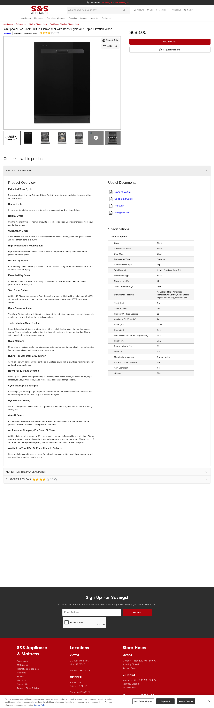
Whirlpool (7, 34)
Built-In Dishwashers (38, 24)
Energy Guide (121, 212)
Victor (75, 655)
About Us (94, 18)
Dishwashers (21, 24)
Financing (73, 18)
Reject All (165, 701)
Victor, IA (107, 2)
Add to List (112, 46)
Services (83, 18)
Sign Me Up (137, 612)
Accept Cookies (186, 701)
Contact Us (106, 18)
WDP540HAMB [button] (30, 33)
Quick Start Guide (123, 199)
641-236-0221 (83, 692)
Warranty (119, 205)
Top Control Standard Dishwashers (64, 24)
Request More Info (171, 50)
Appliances (26, 18)
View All (112, 137)
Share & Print (112, 40)
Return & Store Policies (28, 688)
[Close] (209, 701)
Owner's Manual (122, 192)
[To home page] (39, 10)
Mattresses (38, 18)
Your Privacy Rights (143, 701)
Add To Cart (170, 42)
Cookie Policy (40, 705)
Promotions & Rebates (56, 18)
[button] (135, 10)
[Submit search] (124, 10)
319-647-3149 (83, 670)
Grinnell (76, 677)
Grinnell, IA (122, 2)
